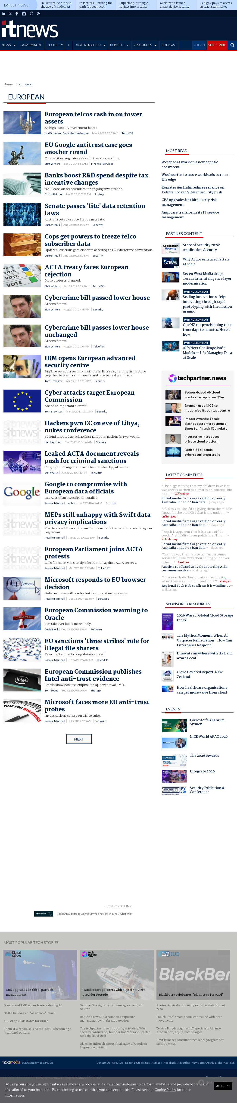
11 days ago (170, 589)
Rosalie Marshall (55, 503)
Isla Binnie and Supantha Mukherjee (67, 133)
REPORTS (117, 45)
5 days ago (216, 547)
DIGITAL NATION (88, 45)
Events (173, 709)
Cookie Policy (165, 1090)
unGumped (169, 516)
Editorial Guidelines (137, 1062)
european (26, 84)
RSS (232, 1062)
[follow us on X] (10, 13)
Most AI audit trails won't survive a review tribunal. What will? (94, 913)
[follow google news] (24, 13)
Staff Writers (52, 163)
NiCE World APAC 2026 (209, 737)
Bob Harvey (170, 539)
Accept (223, 1086)
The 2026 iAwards (204, 756)
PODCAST (169, 45)
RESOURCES (142, 45)
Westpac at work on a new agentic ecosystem (190, 165)
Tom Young (51, 690)
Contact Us (103, 1062)
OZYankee (182, 494)
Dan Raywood (53, 442)
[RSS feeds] (38, 13)
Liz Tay (71, 503)
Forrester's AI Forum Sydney (207, 723)
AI (69, 45)
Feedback (170, 1062)
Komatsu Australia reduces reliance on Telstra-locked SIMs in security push (193, 190)
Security (98, 224)
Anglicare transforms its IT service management (190, 215)
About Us (117, 1062)
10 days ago (200, 570)
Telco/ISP (127, 133)
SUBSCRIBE (217, 45)
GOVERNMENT (31, 45)
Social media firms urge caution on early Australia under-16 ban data (193, 500)
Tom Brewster (53, 381)
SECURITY (55, 45)
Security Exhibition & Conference (207, 790)
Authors (157, 1062)
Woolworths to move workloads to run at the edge (196, 178)
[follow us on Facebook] (17, 13)
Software (103, 598)
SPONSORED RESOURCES (188, 603)
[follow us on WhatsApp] (31, 13)
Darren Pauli (52, 224)
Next (79, 739)
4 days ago (216, 524)
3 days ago (216, 502)
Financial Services (102, 163)
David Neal (51, 629)
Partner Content (184, 233)
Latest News (16, 5)
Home (8, 84)
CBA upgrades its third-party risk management (189, 203)
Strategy (99, 194)
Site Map (223, 1062)
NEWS (6, 45)
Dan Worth (51, 472)
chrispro (225, 581)
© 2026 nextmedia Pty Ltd (37, 1062)
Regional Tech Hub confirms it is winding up (196, 585)
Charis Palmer (53, 194)
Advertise (184, 1062)
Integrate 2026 (202, 772)
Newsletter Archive (204, 1062)
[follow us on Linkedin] (3, 13)
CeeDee (183, 562)
